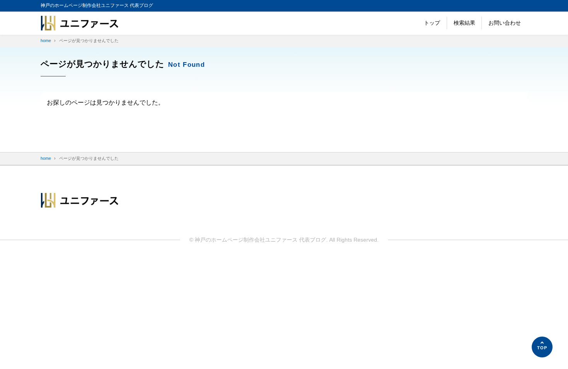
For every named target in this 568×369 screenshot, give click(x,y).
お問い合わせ (504, 23)
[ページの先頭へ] (542, 347)
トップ (432, 23)
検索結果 (464, 23)
